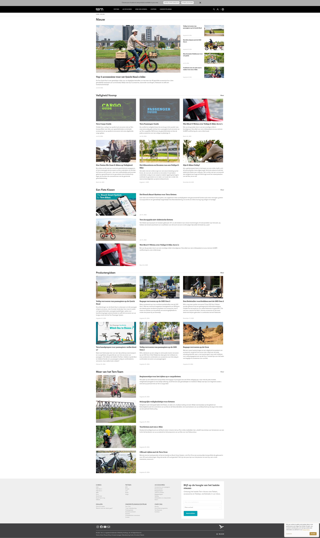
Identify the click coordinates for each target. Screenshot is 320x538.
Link (126, 490)
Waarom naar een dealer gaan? (104, 508)
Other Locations (187, 2)
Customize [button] (289, 533)
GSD (97, 487)
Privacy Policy (107, 535)
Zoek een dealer (100, 506)
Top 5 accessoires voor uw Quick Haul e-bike (120, 76)
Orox (97, 494)
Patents (142, 535)
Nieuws (157, 506)
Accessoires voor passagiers (162, 487)
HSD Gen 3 (99, 489)
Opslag (157, 496)
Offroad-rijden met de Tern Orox (154, 452)
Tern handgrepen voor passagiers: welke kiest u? (116, 348)
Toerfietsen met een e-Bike (151, 427)
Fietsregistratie (129, 510)
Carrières (157, 511)
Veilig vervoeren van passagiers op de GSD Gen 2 (158, 348)
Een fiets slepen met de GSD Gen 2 (192, 41)
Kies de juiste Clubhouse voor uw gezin (193, 55)
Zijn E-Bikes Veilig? (191, 165)
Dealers (99, 504)
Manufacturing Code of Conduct (131, 535)
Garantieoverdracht (130, 511)
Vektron (98, 499)
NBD (97, 492)
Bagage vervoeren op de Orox (196, 347)
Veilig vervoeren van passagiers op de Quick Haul (192, 27)
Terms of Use (99, 535)
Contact (127, 517)
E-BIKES (98, 485)
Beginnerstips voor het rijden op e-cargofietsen (160, 376)
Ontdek (153, 9)
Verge (126, 494)
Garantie (127, 513)
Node (126, 492)
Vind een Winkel (141, 9)
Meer (222, 95)
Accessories (127, 9)
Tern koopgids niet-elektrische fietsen (156, 220)
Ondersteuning (166, 9)
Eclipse (127, 489)
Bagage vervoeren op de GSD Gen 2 (155, 301)
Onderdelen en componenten (163, 498)
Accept (313, 533)
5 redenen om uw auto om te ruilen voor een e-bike (192, 68)
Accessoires (160, 485)
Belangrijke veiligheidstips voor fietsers (157, 402)
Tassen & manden (159, 492)
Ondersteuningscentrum (135, 504)
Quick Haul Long (100, 498)
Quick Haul (99, 496)
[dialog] (301, 529)
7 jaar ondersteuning (130, 508)
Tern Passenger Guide (149, 124)
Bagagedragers (159, 490)
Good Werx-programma (161, 508)
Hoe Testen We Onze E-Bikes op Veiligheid (114, 165)
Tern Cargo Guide (103, 124)
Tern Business (158, 510)
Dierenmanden (159, 489)
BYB (126, 487)
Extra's (156, 499)
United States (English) (171, 2)
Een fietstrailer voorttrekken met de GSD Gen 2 (203, 301)
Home (97, 14)
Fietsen (128, 485)
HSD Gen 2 (99, 490)
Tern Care (127, 506)
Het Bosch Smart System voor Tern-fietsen (158, 194)
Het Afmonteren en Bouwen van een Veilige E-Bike (159, 166)
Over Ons (158, 504)
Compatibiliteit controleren (132, 515)
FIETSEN (116, 9)
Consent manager (116, 535)
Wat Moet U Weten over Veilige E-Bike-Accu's (202, 124)
